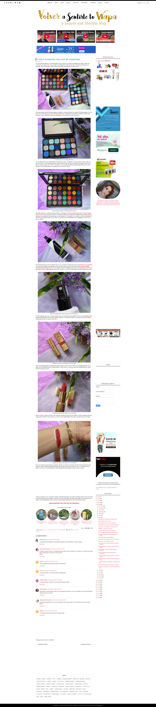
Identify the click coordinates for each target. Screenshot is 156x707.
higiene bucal (86, 686)
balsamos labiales (67, 678)
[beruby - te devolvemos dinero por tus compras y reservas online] (108, 476)
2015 (98, 587)
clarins (49, 681)
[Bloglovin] (15, 3)
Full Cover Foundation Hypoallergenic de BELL (108, 564)
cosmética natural (80, 681)
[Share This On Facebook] (85, 528)
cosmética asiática (69, 681)
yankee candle (47, 696)
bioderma (82, 678)
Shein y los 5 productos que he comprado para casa (64, 523)
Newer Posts (43, 644)
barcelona (75, 678)
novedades (39, 691)
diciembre (100, 506)
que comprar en (64, 691)
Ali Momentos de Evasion (45, 600)
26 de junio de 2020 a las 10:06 (53, 539)
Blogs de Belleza (112, 487)
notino (38, 531)
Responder (42, 544)
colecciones (60, 681)
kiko (47, 689)
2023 (98, 498)
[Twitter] (6, 3)
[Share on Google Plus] (90, 528)
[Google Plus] (13, 3)
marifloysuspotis (43, 579)
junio (99, 517)
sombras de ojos (73, 691)
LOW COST (75, 2)
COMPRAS (38, 678)
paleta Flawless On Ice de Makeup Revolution (53, 113)
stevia (80, 691)
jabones (43, 689)
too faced (63, 694)
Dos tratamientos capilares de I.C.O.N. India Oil (108, 539)
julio (99, 515)
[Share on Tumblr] (91, 528)
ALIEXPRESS (84, 2)
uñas (37, 696)
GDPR (62, 2)
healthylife (78, 686)
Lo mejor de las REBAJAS (103, 60)
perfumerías (46, 691)
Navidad (49, 678)
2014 (98, 589)
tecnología (39, 694)
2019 (98, 580)
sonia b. (41, 561)
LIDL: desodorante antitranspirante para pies (108, 532)
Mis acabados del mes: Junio (104, 521)
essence (48, 686)
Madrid (44, 678)
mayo (99, 570)
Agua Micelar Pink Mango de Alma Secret (107, 519)
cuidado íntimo (78, 683)
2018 (98, 582)
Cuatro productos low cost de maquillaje (107, 523)
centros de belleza (41, 681)
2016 (98, 586)
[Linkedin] (17, 3)
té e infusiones (87, 694)
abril (99, 572)
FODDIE (107, 2)
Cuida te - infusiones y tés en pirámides (107, 530)
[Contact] (19, 3)
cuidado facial (60, 683)
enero (99, 577)
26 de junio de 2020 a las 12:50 (51, 561)
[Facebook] (4, 3)
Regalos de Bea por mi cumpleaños (106, 537)
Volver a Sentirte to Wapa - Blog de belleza (74, 705)
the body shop (47, 694)
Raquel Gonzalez (43, 589)
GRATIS (68, 2)
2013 (98, 591)
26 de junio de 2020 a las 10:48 (58, 549)
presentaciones (54, 691)
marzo (99, 574)
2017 (98, 584)
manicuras (72, 689)
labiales (52, 689)
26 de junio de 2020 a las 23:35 (55, 579)
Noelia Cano (42, 539)
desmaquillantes (40, 686)
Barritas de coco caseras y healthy (105, 541)
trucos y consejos (72, 694)
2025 (98, 496)
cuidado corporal (50, 683)
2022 (98, 500)
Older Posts (85, 644)
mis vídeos (78, 689)
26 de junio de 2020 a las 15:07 (50, 570)
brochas (88, 678)
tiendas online (55, 694)
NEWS (56, 2)
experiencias (54, 686)
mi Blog (100, 487)
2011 (98, 595)
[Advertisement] (64, 483)
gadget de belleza (69, 686)
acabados (59, 678)
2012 (98, 593)
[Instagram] (10, 3)
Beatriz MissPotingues (45, 549)
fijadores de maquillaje (86, 264)
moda (84, 689)
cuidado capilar (40, 683)
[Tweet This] (87, 528)
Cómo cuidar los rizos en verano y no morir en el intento (75, 523)
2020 (98, 504)
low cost (76, 529)
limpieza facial (58, 689)
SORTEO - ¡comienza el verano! (105, 528)
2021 (98, 502)
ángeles (41, 610)
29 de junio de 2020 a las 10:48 (59, 600)
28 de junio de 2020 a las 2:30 (54, 589)
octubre (100, 509)
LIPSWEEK (92, 2)
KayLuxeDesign (99, 705)
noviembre (100, 508)
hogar (38, 689)
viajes (41, 696)
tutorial (80, 694)
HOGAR (100, 2)
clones (54, 681)
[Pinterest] (8, 3)
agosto (100, 513)
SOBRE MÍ (49, 2)
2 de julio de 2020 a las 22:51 (50, 610)
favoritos (61, 686)
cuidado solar (69, 683)
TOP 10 (53, 678)
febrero (100, 576)
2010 (98, 597)
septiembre (101, 511)
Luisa (41, 570)
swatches (85, 691)
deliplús (85, 683)
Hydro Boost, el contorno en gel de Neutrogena (108, 524)
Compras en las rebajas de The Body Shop (107, 526)
